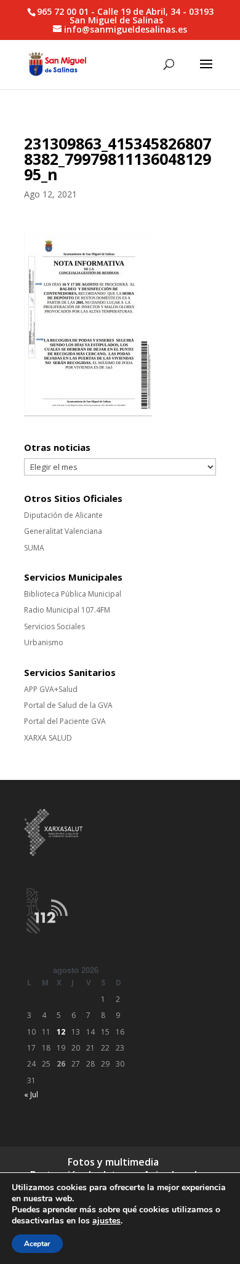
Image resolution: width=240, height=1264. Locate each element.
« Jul (31, 1094)
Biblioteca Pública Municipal (72, 594)
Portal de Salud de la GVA (68, 705)
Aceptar (37, 1244)
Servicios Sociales (54, 626)
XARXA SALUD (48, 738)
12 (61, 1032)
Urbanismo (43, 642)
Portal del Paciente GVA (65, 721)
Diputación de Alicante (63, 515)
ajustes (106, 1220)
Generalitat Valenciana (63, 531)
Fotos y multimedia (113, 1162)
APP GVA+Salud (51, 689)
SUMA (34, 548)
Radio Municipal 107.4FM (67, 610)
